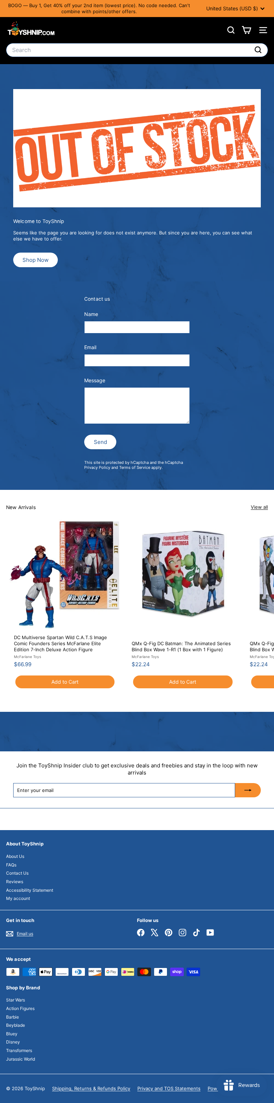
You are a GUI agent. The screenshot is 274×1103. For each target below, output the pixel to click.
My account (18, 898)
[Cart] (246, 30)
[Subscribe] (248, 790)
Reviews (14, 881)
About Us (15, 856)
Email (90, 347)
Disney (13, 1042)
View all (259, 507)
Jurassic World (20, 1059)
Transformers (19, 1050)
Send (100, 442)
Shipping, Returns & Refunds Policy (91, 1088)
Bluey (11, 1033)
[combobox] (137, 50)
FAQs (11, 865)
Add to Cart (64, 682)
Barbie (12, 1017)
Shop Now (35, 260)
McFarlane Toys (27, 656)
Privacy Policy (97, 467)
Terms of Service (134, 467)
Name (91, 314)
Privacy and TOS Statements (169, 1088)
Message (94, 380)
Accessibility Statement (29, 890)
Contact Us (17, 873)
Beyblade (15, 1025)
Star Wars (15, 1000)
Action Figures (20, 1008)
